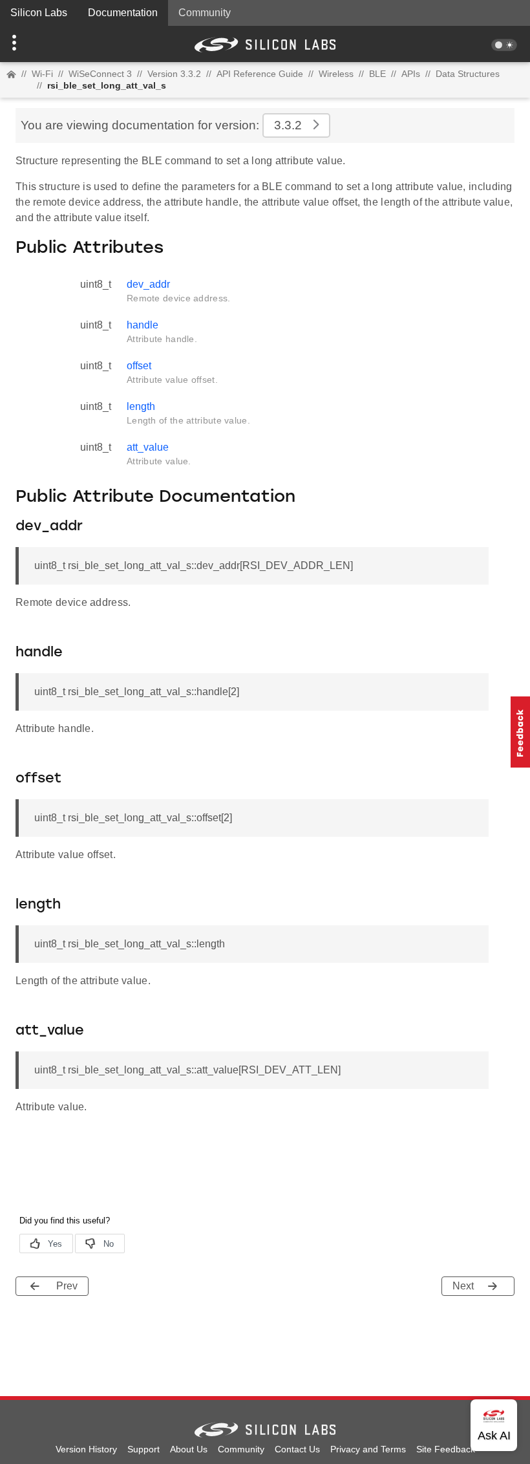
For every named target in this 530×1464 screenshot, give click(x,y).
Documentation (123, 12)
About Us (188, 1449)
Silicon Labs (38, 12)
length (141, 406)
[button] (40, 44)
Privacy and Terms (368, 1449)
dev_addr (148, 284)
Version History (86, 1449)
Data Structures (468, 74)
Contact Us (297, 1449)
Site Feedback (445, 1449)
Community (204, 12)
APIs (410, 74)
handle (142, 324)
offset (139, 365)
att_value (148, 447)
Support (143, 1449)
